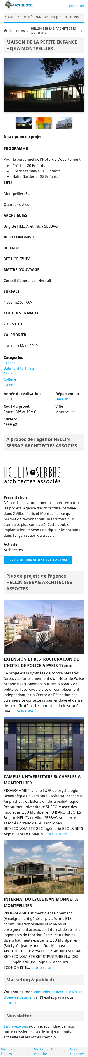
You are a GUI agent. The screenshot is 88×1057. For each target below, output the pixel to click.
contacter (11, 1002)
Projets (19, 31)
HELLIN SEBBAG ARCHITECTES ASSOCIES (53, 30)
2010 (8, 399)
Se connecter (74, 6)
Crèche (10, 362)
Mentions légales (8, 1051)
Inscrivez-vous (16, 1026)
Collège (10, 379)
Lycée (8, 384)
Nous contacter (77, 1051)
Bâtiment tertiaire (19, 368)
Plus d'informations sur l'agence (37, 560)
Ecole (8, 373)
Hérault (61, 399)
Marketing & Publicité (43, 1051)
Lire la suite (23, 711)
